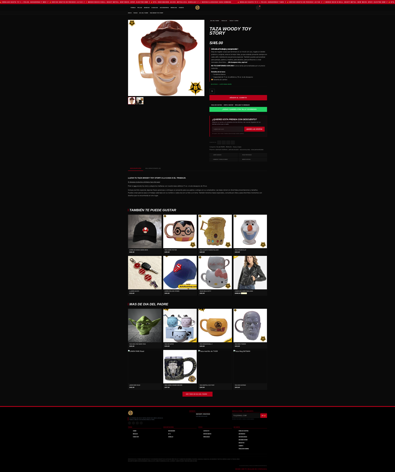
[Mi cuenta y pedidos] (263, 7)
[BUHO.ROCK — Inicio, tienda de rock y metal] (197, 7)
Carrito (241, 445)
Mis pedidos (242, 433)
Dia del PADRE (214, 20)
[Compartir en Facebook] (219, 142)
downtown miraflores (222, 149)
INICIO (130, 12)
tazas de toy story (245, 149)
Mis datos (241, 442)
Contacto (206, 430)
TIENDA (135, 12)
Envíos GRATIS (207, 433)
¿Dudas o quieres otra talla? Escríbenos (239, 109)
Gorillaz (170, 436)
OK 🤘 (264, 415)
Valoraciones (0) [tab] (153, 168)
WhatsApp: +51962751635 (203, 414)
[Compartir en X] (224, 142)
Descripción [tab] (135, 168)
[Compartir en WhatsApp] (228, 142)
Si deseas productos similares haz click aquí (144, 182)
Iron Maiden (171, 430)
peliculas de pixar (234, 149)
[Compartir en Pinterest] (233, 142)
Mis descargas (243, 436)
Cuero (134, 430)
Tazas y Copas (233, 20)
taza (135, 186)
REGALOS (224, 20)
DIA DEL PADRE (143, 12)
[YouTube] (141, 423)
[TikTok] (133, 423)
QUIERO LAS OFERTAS (254, 129)
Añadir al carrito (238, 98)
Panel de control (244, 430)
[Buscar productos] (253, 7)
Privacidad (206, 436)
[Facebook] (137, 423)
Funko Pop (136, 436)
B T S (169, 433)
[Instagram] (129, 423)
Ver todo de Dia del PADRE (196, 394)
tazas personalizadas (257, 149)
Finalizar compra (244, 448)
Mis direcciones (243, 439)
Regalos (135, 433)
